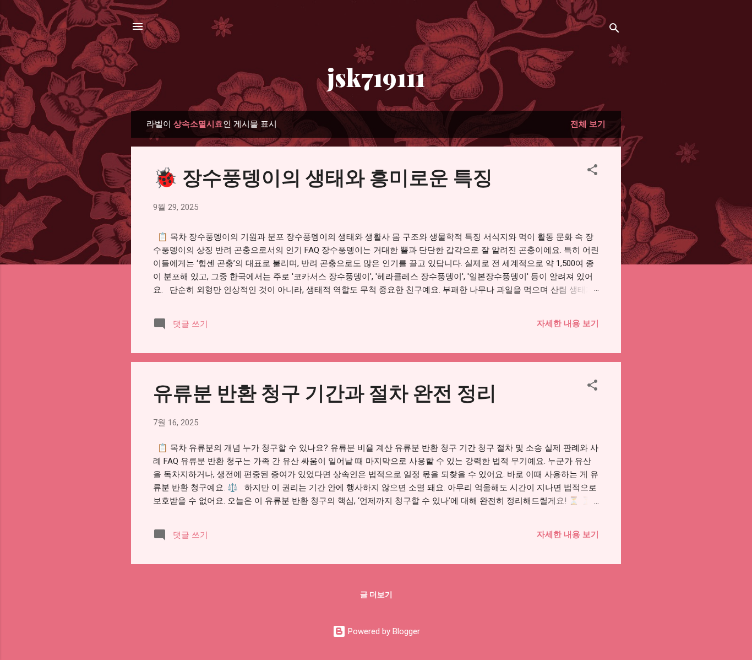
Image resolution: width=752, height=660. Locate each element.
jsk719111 (376, 77)
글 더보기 (376, 594)
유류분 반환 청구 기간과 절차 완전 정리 (325, 391)
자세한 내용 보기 (568, 323)
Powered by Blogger (383, 631)
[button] (592, 171)
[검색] (614, 30)
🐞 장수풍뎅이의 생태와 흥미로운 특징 (323, 176)
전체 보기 (588, 124)
